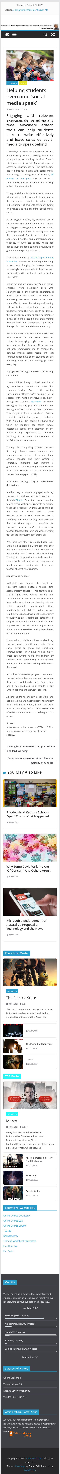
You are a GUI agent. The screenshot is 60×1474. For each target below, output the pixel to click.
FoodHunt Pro (10, 1246)
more (6, 1431)
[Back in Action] (13, 1193)
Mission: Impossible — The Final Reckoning (40, 1159)
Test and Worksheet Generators (19, 1240)
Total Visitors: (11, 1397)
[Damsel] (13, 1062)
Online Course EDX (13, 1220)
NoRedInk (36, 401)
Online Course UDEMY (14, 1225)
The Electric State (21, 997)
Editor (25, 109)
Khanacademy (10, 1235)
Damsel (30, 1059)
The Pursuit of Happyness (39, 1043)
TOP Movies (12, 1114)
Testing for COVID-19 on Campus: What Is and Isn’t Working (31, 749)
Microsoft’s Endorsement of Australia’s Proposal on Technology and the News (26, 925)
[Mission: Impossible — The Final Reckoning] (13, 1161)
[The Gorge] (13, 1178)
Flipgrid (19, 500)
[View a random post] (53, 34)
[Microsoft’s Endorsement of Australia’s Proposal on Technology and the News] (30, 890)
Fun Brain (8, 1251)
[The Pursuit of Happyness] (13, 1046)
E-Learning (12, 83)
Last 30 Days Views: (13, 1390)
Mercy (11, 1120)
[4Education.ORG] (7, 34)
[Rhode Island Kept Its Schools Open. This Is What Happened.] (30, 781)
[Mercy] (30, 1095)
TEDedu (7, 1230)
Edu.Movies (12, 991)
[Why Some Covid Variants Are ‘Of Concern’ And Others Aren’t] (30, 835)
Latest (23, 83)
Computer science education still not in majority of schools (30, 761)
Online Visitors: (11, 1377)
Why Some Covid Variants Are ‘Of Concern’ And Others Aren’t (28, 868)
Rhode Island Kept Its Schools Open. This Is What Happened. (28, 814)
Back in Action (33, 1191)
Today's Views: (11, 1384)
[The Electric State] (30, 972)
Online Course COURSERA (16, 1215)
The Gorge (31, 1175)
